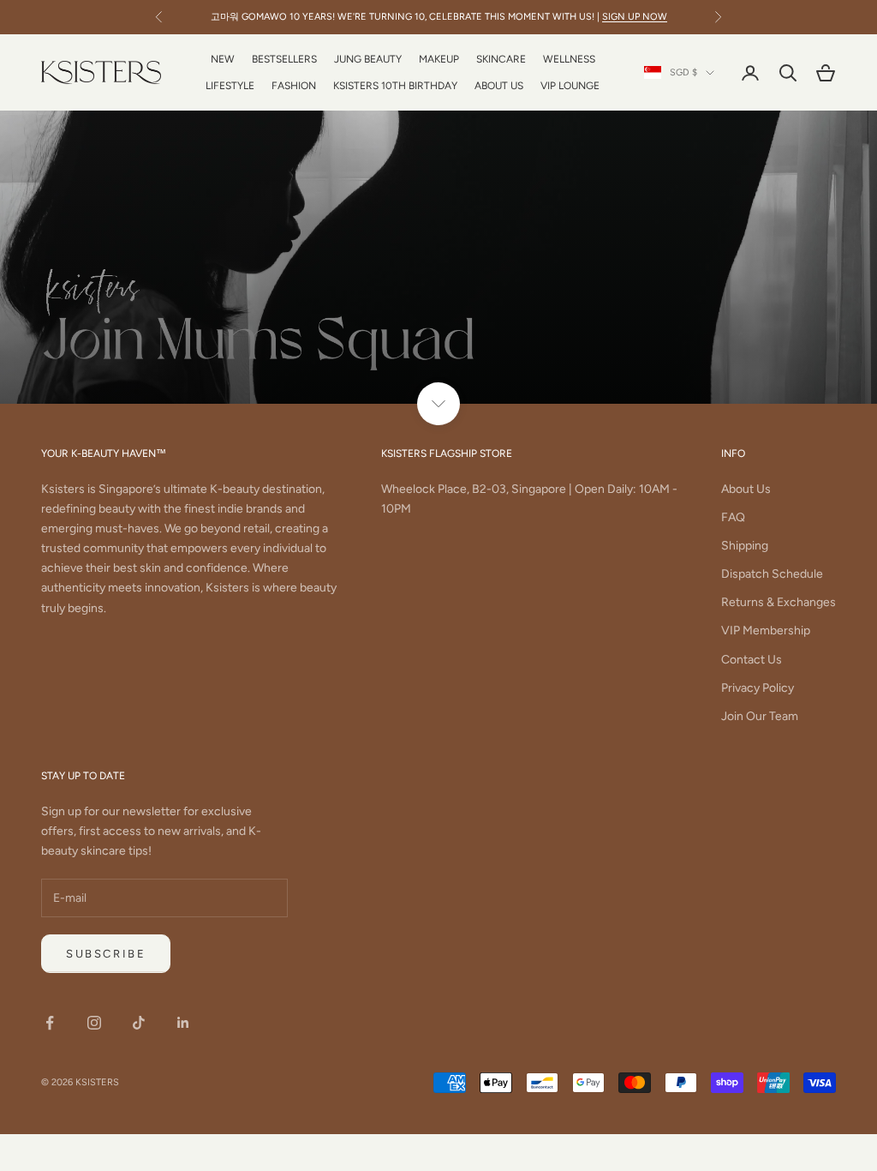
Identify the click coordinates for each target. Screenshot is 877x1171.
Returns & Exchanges (778, 602)
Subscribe (106, 953)
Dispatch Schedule (772, 574)
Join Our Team (759, 716)
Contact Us (751, 659)
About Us (746, 489)
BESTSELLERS (284, 59)
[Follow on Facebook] (49, 1022)
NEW (223, 59)
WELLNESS (569, 59)
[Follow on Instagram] (94, 1022)
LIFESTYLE (230, 86)
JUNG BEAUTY (368, 59)
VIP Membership (765, 630)
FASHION (293, 86)
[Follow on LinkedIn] (183, 1022)
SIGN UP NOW (634, 16)
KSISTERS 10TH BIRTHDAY (395, 86)
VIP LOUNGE (570, 86)
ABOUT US (498, 86)
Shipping (744, 545)
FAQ (733, 517)
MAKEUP (439, 59)
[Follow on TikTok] (138, 1022)
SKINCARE (501, 59)
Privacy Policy (757, 688)
